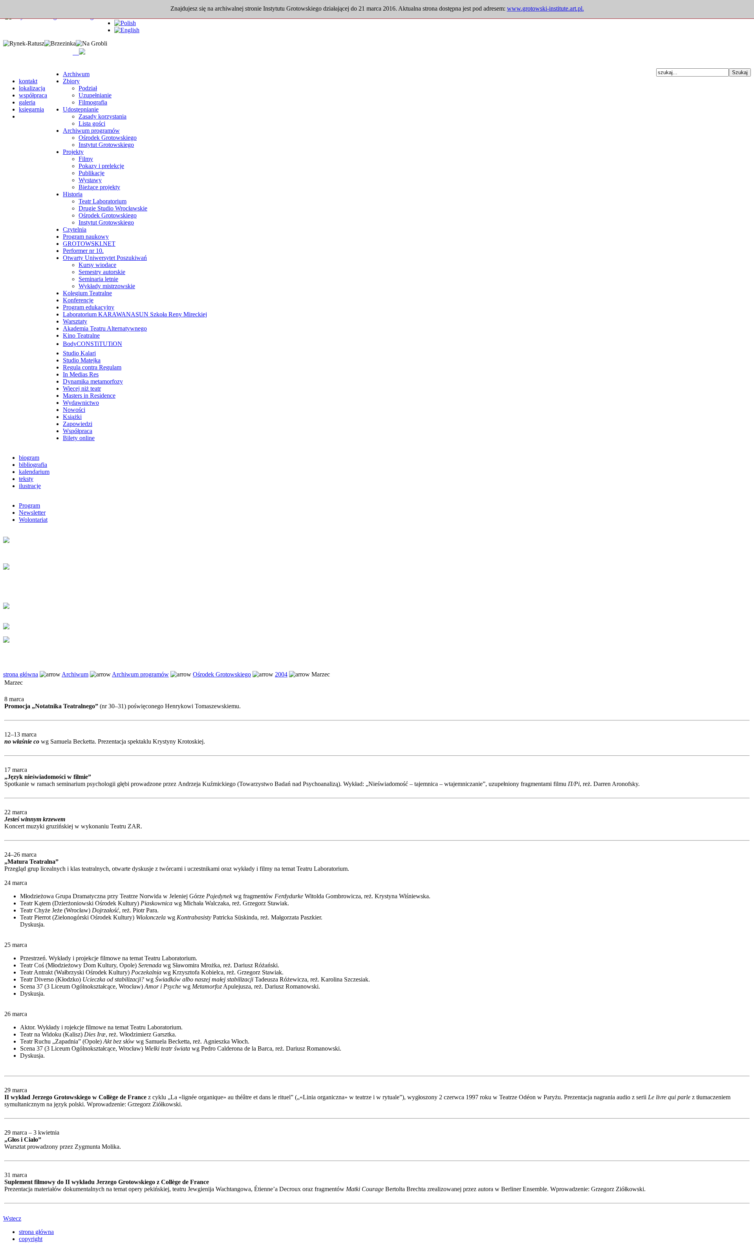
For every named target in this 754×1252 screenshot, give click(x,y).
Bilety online (79, 438)
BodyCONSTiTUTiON (92, 343)
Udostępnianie (81, 109)
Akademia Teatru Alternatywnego (105, 328)
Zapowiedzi (77, 423)
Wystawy (90, 180)
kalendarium (34, 471)
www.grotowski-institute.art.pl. (545, 8)
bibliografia (33, 464)
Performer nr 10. (83, 250)
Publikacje (91, 173)
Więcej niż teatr (82, 388)
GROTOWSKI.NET (89, 243)
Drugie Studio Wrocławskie (113, 208)
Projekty (73, 151)
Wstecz (12, 1218)
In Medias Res (81, 374)
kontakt (28, 81)
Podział (88, 88)
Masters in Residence (89, 395)
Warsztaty (75, 321)
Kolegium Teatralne (87, 293)
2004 (281, 674)
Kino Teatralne (81, 335)
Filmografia (93, 102)
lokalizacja (32, 88)
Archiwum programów (91, 130)
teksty (26, 478)
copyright (30, 1239)
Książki (72, 416)
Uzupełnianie (95, 95)
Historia (72, 194)
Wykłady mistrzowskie (107, 286)
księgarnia (31, 109)
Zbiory (71, 81)
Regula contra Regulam (92, 367)
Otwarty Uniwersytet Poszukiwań (105, 257)
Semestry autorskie (102, 272)
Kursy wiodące (97, 264)
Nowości (74, 409)
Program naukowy (86, 236)
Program (29, 505)
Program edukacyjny (88, 307)
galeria (27, 102)
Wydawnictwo (81, 402)
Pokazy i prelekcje (101, 166)
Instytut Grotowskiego (106, 144)
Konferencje (78, 300)
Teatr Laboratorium (102, 201)
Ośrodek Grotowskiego (108, 137)
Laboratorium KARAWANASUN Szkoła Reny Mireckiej (135, 314)
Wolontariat (33, 519)
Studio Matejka (82, 360)
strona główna (20, 674)
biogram (29, 457)
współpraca (33, 95)
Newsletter (32, 512)
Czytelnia (74, 229)
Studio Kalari (79, 353)
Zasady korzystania (102, 116)
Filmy (86, 158)
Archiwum (76, 74)
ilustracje (30, 486)
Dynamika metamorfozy (93, 381)
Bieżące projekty (99, 187)
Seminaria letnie (98, 279)
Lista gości (92, 123)
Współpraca (77, 431)
